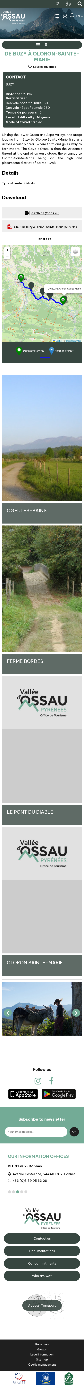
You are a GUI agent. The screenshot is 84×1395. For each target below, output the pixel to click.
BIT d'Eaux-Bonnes (25, 1166)
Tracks (46, 45)
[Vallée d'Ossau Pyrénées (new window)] (23, 1094)
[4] (21, 1191)
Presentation (38, 45)
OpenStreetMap (73, 340)
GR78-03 (45, 213)
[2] (13, 1191)
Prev (8, 1013)
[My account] (71, 16)
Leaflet (58, 340)
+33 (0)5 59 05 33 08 (30, 1181)
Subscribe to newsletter (42, 1119)
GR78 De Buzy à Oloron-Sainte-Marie (45, 227)
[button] (64, 16)
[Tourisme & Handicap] (45, 1378)
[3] (17, 1191)
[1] (9, 1191)
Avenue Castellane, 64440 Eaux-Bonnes (44, 1174)
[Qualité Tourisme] (19, 1378)
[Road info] (69, 4)
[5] (26, 1191)
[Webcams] (57, 4)
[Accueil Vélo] (68, 1378)
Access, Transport (42, 1305)
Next (76, 1013)
